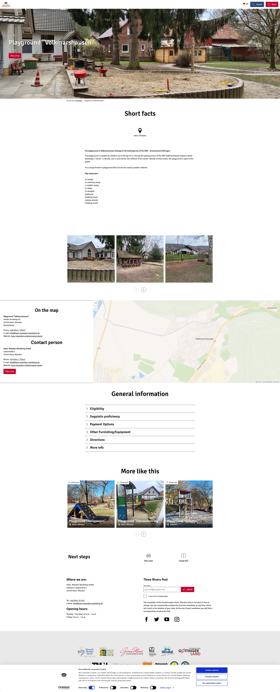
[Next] (143, 289)
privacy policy (163, 596)
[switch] (113, 687)
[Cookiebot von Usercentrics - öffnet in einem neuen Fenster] (64, 687)
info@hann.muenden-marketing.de (25, 333)
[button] (15, 55)
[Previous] (136, 289)
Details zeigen (165, 688)
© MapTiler (258, 382)
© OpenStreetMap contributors (270, 382)
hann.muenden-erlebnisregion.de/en (26, 336)
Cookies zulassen (212, 670)
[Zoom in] (96, 303)
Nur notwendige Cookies (211, 683)
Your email (147, 586)
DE (247, 4)
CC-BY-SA (279, 52)
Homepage (78, 101)
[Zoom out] (96, 306)
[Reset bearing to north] (96, 309)
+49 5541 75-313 (77, 600)
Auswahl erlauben (212, 677)
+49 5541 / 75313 (17, 330)
